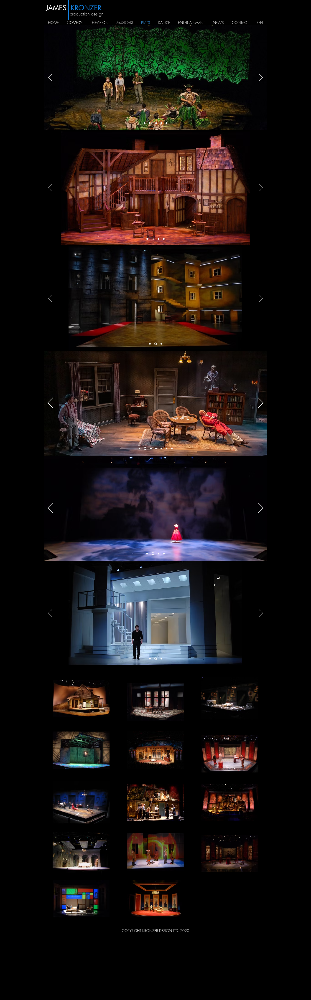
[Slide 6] (166, 448)
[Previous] (50, 77)
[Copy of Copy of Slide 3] (166, 123)
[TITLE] (144, 123)
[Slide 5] (161, 448)
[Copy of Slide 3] (161, 123)
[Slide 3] (155, 123)
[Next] (261, 77)
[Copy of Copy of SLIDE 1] (164, 239)
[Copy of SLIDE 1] (158, 239)
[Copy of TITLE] (150, 123)
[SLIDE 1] (152, 239)
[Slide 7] (172, 448)
